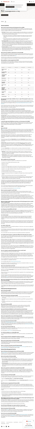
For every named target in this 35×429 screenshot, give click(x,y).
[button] (1, 1)
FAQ (5, 21)
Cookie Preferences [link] (15, 422)
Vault (3, 129)
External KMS (4, 352)
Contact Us (7, 423)
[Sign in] (31, 1)
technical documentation (29, 323)
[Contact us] (33, 1)
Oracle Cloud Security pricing (15, 261)
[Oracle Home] (6, 1)
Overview (2, 4)
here (15, 55)
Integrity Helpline (3, 423)
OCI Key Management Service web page (20, 346)
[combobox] (19, 2)
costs (7, 409)
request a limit (9, 330)
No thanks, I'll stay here (18, 6)
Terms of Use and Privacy (9, 422)
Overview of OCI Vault (17, 188)
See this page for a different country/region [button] (12, 9)
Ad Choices (20, 422)
